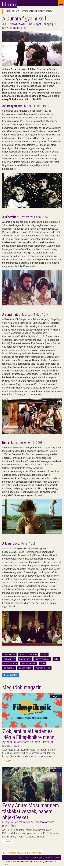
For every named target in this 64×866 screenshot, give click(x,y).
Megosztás (11, 675)
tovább (7, 761)
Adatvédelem (37, 853)
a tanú (44, 654)
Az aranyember (28, 663)
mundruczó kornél (28, 654)
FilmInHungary (37, 858)
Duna (42, 663)
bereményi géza (42, 659)
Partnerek (12, 853)
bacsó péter (25, 659)
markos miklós (43, 668)
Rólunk (20, 853)
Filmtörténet (48, 858)
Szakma (57, 858)
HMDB (28, 858)
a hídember (9, 668)
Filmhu (20, 858)
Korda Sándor (10, 663)
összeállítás (9, 654)
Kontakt (27, 853)
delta (56, 659)
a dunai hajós (25, 668)
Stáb (4, 853)
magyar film (9, 659)
